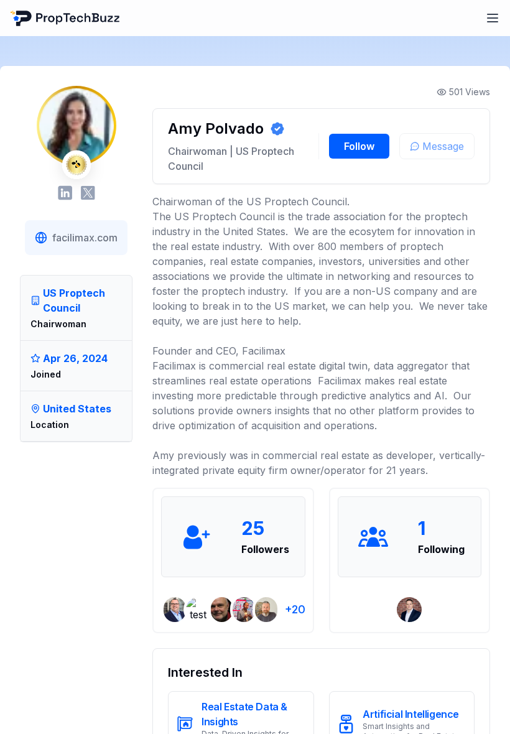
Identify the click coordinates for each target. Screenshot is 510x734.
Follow (359, 146)
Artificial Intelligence (411, 714)
